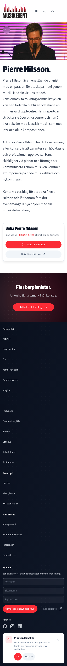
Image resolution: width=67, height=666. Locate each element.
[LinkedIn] (20, 627)
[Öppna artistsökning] (44, 11)
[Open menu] (61, 11)
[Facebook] (5, 627)
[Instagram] (12, 627)
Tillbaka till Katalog (31, 307)
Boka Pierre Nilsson (31, 254)
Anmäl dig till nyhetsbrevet (20, 609)
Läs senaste (50, 609)
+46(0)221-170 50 (26, 234)
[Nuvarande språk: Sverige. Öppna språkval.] (36, 11)
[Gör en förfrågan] (52, 11)
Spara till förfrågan (36, 244)
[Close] (58, 640)
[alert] (33, 648)
